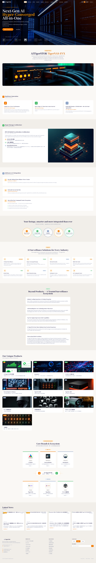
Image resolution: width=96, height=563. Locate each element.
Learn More (18, 29)
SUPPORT (66, 2)
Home (25, 2)
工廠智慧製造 (51, 549)
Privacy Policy (82, 558)
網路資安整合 (51, 544)
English (78, 541)
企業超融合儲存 (51, 542)
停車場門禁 (50, 551)
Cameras (51, 2)
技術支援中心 (6, 551)
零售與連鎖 (50, 548)
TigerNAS (37, 2)
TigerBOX (42, 2)
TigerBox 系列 (28, 546)
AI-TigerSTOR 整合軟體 (29, 540)
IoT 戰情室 (50, 553)
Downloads (61, 2)
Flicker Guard (28, 551)
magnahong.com (6, 545)
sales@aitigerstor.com (7, 549)
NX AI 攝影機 (28, 548)
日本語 (83, 541)
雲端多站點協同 (51, 546)
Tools (56, 2)
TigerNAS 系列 (28, 544)
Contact (91, 2)
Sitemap (92, 558)
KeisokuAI (46, 2)
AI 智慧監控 (50, 540)
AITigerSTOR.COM (7, 550)
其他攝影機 (27, 549)
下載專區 (27, 553)
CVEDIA (34, 2)
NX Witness (29, 2)
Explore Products (7, 29)
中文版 (74, 541)
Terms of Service (88, 558)
